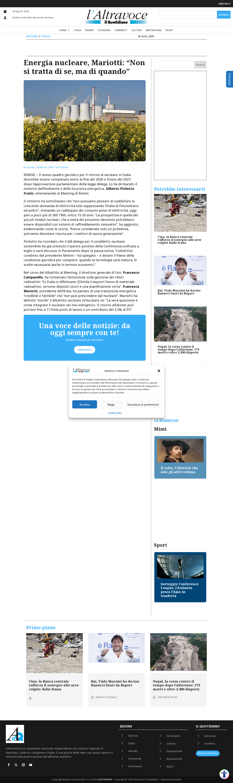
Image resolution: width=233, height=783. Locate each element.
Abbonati (224, 3)
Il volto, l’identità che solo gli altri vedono (179, 470)
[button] (159, 371)
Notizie (32, 36)
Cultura (136, 30)
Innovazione (153, 30)
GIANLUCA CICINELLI (106, 697)
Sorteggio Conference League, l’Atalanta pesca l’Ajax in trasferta (180, 590)
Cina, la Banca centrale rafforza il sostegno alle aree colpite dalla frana (179, 240)
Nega (111, 404)
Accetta (85, 404)
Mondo (89, 30)
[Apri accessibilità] (224, 774)
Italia (77, 30)
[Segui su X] (16, 765)
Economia (104, 30)
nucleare (29, 167)
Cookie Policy (115, 412)
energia (42, 167)
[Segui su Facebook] (9, 765)
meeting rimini (59, 167)
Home (63, 30)
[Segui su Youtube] (30, 765)
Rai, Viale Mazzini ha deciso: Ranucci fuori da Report (179, 291)
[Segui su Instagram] (23, 765)
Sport (169, 30)
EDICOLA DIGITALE (208, 753)
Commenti (120, 30)
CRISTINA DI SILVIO (167, 697)
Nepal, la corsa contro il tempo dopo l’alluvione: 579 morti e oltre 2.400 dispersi (178, 349)
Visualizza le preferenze (143, 404)
